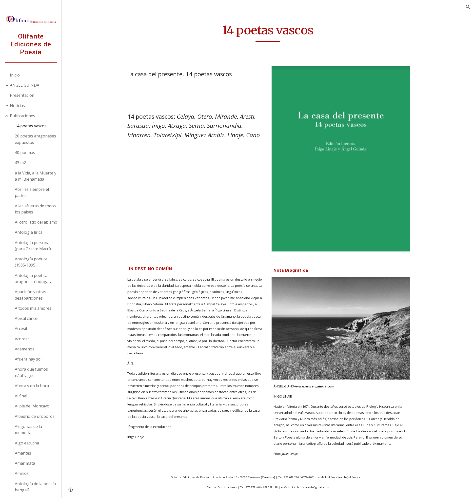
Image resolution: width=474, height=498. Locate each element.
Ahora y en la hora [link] (32, 385)
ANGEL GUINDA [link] (24, 85)
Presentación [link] (22, 95)
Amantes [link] (23, 453)
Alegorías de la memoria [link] (28, 429)
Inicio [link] (15, 75)
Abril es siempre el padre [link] (32, 192)
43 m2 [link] (20, 162)
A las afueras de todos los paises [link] (35, 209)
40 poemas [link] (25, 152)
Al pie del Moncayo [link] (32, 406)
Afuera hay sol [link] (28, 359)
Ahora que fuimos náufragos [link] (31, 372)
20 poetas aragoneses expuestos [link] (35, 139)
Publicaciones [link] (22, 115)
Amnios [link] (22, 473)
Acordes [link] (22, 339)
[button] (468, 7)
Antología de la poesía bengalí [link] (35, 487)
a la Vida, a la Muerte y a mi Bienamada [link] (35, 176)
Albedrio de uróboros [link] (35, 416)
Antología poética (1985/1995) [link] (31, 262)
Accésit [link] (21, 328)
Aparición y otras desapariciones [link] (30, 295)
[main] (268, 32)
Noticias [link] (17, 105)
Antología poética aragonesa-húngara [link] (33, 278)
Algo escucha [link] (27, 443)
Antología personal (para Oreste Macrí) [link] (33, 245)
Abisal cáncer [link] (27, 318)
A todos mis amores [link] (33, 308)
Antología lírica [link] (28, 232)
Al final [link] (21, 396)
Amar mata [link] (25, 463)
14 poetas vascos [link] (30, 126)
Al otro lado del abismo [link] (36, 222)
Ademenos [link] (24, 349)
